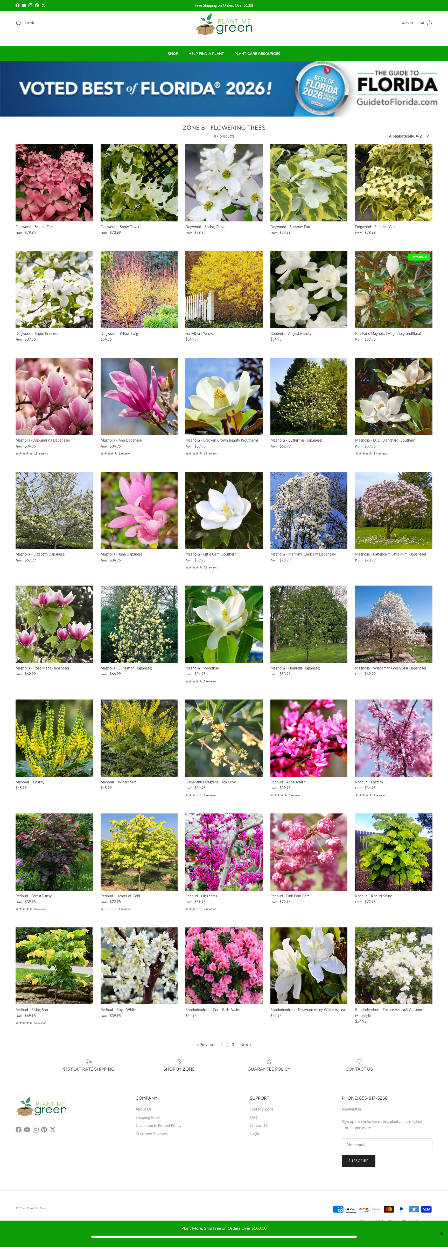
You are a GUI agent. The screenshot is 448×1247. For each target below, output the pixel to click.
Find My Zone (262, 1109)
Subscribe (358, 1161)
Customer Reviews (152, 1133)
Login (254, 1133)
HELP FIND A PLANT (206, 53)
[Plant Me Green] (224, 26)
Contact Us (259, 1125)
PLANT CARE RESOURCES (257, 53)
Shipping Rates (148, 1117)
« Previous (206, 1044)
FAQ (253, 1117)
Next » (245, 1044)
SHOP (173, 53)
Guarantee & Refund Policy (158, 1125)
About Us (144, 1109)
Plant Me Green (37, 1208)
